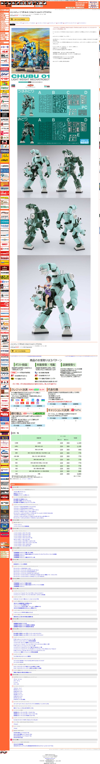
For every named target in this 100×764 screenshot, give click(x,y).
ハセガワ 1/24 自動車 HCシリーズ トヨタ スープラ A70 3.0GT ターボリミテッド (81, 356)
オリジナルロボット (82, 23)
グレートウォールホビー (4, 189)
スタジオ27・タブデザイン (4, 253)
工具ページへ (4, 35)
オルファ (4, 160)
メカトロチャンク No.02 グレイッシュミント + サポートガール (26, 509)
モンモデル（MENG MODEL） (4, 497)
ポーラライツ (4, 410)
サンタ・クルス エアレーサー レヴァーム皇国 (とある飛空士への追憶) (27, 668)
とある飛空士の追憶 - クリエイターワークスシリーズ (28, 664)
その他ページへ (4, 30)
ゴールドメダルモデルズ (4, 202)
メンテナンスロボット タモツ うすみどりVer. (22, 544)
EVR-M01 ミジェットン (18, 694)
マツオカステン (4, 443)
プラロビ (18, 726)
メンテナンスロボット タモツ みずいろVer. (22, 545)
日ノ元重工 (21, 710)
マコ (4, 434)
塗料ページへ (4, 33)
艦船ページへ (4, 17)
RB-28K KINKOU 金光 (18, 737)
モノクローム (4, 488)
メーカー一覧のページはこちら (4, 47)
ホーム (50, 749)
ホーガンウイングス (4, 405)
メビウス (4, 465)
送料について (4, 555)
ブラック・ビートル (18, 679)
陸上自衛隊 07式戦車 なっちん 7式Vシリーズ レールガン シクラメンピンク (28, 635)
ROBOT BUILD (21, 730)
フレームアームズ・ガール (24, 701)
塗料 (29, 3)
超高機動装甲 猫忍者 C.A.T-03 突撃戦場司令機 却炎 (24, 626)
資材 (37, 3)
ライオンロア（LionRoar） (4, 512)
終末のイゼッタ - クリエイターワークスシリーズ (27, 610)
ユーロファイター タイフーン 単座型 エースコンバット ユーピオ (26, 642)
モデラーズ (4, 474)
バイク (17, 3)
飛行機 (6, 3)
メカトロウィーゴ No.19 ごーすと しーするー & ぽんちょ (25, 511)
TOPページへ (4, 10)
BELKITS (4, 396)
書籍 (44, 3)
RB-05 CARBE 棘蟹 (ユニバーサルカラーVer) (23, 734)
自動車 (13, 3)
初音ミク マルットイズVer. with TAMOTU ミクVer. (24, 708)
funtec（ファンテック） (4, 360)
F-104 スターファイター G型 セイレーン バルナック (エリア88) (26, 599)
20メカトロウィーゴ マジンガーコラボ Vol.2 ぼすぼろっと (25, 571)
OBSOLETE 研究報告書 (18, 744)
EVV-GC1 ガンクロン (18, 697)
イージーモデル (4, 92)
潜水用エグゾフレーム (18, 493)
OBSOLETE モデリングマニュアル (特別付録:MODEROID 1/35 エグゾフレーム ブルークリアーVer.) (33, 745)
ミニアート (4, 447)
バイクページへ (4, 22)
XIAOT (15, 621)
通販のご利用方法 (93, 2)
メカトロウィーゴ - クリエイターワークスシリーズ (24, 14)
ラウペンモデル (4, 521)
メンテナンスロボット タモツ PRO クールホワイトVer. (24, 541)
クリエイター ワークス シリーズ (24, 562)
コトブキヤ (16, 497)
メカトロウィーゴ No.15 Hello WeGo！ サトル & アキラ (25, 506)
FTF (4, 142)
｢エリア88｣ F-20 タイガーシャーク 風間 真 (22, 656)
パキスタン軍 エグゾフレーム (19, 491)
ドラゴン (4, 309)
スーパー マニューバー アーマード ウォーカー (26, 621)
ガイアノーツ (4, 166)
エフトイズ (4, 146)
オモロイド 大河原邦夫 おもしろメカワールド (28, 677)
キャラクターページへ (4, 26)
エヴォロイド (21, 686)
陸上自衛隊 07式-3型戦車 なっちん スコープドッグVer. (24, 502)
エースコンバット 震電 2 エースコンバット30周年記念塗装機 (26, 652)
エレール (4, 156)
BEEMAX (4, 346)
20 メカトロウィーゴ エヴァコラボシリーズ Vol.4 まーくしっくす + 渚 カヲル (29, 576)
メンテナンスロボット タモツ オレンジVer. (22, 536)
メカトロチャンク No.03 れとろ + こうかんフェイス (24, 514)
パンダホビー (4, 337)
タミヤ (4, 282)
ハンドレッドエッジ (18, 524)
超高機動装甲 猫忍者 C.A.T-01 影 (20, 623)
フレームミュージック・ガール (25, 705)
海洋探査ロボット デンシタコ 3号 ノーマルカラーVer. (24, 712)
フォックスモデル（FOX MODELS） (4, 369)
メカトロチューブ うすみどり (29, 23)
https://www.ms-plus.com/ (50, 758)
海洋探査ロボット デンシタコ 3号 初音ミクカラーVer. (24, 715)
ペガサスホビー (4, 392)
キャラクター (55, 749)
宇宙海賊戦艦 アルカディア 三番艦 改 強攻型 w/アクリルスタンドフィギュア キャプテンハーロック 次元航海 (35, 554)
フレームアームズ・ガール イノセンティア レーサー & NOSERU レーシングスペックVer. (31, 703)
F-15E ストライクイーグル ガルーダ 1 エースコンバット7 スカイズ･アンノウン (29, 650)
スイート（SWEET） (4, 244)
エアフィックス (4, 124)
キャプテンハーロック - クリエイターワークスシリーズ (28, 550)
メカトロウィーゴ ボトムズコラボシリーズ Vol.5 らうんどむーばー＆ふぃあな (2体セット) (31, 516)
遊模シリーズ (20, 522)
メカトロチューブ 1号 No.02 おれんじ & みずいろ (23, 508)
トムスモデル (4, 304)
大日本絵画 (4, 273)
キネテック (4, 179)
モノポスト (4, 492)
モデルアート (4, 479)
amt (4, 133)
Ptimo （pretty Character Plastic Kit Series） (25, 722)
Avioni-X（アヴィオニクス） (4, 60)
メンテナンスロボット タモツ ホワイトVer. (22, 534)
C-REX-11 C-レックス (18, 696)
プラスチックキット (22, 530)
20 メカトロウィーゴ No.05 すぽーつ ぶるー (22, 568)
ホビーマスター (4, 428)
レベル (4, 530)
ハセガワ (12, 345)
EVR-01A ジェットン (18, 689)
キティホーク (4, 175)
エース (4, 137)
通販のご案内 (4, 553)
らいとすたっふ (4, 516)
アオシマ (4, 65)
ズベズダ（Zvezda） (4, 262)
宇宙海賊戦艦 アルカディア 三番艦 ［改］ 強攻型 (23, 552)
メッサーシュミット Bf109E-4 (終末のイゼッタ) (23, 612)
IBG (4, 56)
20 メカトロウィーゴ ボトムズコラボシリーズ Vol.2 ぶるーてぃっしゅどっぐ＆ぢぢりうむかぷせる (33, 513)
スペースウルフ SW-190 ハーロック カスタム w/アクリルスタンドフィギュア (29, 660)
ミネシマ (4, 452)
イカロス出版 (4, 97)
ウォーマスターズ (4, 115)
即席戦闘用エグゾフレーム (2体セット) (21, 494)
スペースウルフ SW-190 (18, 662)
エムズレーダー (4, 544)
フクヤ (4, 373)
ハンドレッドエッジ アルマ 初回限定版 (21, 526)
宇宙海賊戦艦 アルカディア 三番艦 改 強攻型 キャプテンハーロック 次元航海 (29, 584)
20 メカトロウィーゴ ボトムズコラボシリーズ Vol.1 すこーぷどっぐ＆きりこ (29, 517)
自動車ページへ (4, 20)
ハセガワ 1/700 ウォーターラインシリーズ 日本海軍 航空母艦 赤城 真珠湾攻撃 (26, 356)
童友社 (4, 291)
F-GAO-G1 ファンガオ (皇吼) (19, 699)
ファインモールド (4, 355)
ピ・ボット (16, 682)
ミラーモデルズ (4, 461)
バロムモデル (4, 328)
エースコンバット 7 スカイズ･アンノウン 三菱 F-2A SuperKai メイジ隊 (28, 647)
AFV (4, 13)
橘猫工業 (15, 522)
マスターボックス (4, 438)
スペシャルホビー (4, 258)
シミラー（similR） (4, 235)
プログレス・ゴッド (18, 688)
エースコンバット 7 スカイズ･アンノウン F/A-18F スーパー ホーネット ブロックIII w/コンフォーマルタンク (35, 648)
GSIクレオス (4, 221)
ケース (41, 3)
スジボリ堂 (4, 249)
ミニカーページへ (4, 28)
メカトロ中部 (60, 23)
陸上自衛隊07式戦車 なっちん (24, 497)
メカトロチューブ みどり (42, 23)
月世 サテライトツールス (4, 193)
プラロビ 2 (16, 724)
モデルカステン (4, 483)
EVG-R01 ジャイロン (18, 693)
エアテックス (4, 119)
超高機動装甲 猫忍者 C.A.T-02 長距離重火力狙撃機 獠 (24, 625)
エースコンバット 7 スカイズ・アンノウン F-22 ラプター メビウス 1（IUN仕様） (30, 594)
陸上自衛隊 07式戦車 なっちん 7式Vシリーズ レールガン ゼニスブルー (28, 633)
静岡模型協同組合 (4, 231)
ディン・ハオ (4, 286)
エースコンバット (21, 591)
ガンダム (25, 3)
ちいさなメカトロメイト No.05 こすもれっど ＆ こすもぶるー (26, 719)
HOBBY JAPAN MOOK (24, 742)
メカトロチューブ (52, 23)
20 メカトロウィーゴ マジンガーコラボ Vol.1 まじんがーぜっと (26, 570)
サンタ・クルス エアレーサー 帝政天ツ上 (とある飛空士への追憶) (27, 666)
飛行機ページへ (4, 15)
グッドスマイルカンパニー (19, 489)
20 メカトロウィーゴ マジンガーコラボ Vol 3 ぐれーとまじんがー (27, 573)
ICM (4, 51)
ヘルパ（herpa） (4, 401)
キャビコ (15, 631)
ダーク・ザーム (17, 680)
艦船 (10, 3)
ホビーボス (4, 423)
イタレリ (4, 101)
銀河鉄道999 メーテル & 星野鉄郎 (20, 564)
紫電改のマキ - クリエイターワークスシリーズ (27, 601)
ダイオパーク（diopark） (4, 268)
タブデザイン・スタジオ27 (4, 277)
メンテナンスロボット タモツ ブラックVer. (22, 533)
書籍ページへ (4, 42)
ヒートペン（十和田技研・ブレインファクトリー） (4, 342)
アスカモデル (4, 79)
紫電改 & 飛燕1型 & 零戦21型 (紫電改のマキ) (22, 672)
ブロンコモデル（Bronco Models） (4, 387)
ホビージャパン (17, 742)
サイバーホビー (4, 212)
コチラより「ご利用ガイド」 (27, 478)
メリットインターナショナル (4, 470)
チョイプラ (20, 631)
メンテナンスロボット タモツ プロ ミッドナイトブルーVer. (25, 542)
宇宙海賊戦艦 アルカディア (19, 555)
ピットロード (4, 351)
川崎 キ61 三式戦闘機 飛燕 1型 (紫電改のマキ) (23, 603)
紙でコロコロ (4, 170)
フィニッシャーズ (4, 364)
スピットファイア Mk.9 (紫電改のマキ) (21, 604)
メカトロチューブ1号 (18, 23)
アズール (4, 74)
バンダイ (4, 333)
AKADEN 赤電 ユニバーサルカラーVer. (21, 732)
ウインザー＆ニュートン (4, 106)
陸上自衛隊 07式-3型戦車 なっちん (20, 499)
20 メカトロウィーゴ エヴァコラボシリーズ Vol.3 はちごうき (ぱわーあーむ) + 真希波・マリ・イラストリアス (35, 574)
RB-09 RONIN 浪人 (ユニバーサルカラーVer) (22, 735)
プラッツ (4, 382)
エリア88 (19, 596)
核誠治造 (15, 730)
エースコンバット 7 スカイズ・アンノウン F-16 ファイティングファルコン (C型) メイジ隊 (31, 644)
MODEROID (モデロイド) (30, 489)
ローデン (4, 534)
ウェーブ (4, 110)
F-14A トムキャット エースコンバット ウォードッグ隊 (24, 639)
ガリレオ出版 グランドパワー (4, 184)
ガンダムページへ (4, 24)
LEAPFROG (16, 677)
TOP (6, 6)
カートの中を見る (79, 7)
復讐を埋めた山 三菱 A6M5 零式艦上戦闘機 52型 (23, 616)
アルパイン (4, 88)
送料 (93, 4)
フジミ (15, 722)
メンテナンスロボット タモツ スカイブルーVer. (23, 537)
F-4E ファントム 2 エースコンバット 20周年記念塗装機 (25, 640)
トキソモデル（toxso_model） (4, 295)
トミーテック (4, 300)
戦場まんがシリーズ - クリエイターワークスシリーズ (28, 614)
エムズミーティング (4, 547)
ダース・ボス (16, 684)
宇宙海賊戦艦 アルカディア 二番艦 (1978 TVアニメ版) (24, 557)
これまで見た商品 (70, 7)
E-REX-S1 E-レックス (18, 691)
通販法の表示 (4, 557)
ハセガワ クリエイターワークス (70, 23)
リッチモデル (4, 525)
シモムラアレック (4, 240)
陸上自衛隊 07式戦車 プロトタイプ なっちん (22, 500)
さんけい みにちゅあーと (4, 217)
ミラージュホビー (4, 456)
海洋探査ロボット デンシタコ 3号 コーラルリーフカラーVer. (25, 713)
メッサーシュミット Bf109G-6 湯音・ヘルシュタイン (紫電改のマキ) (27, 606)
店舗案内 (93, 7)
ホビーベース (4, 419)
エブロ (4, 151)
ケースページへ (4, 39)
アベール (4, 83)
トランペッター (4, 313)
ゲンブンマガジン (4, 198)
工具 (33, 3)
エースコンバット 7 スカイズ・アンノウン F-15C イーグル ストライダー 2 (28, 593)
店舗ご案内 (4, 552)
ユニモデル (4, 503)
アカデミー (4, 69)
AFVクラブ (4, 128)
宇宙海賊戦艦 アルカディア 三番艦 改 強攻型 (22, 583)
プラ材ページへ (4, 37)
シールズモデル (4, 226)
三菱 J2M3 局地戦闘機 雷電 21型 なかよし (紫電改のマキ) (25, 608)
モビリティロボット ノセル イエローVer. (22, 539)
